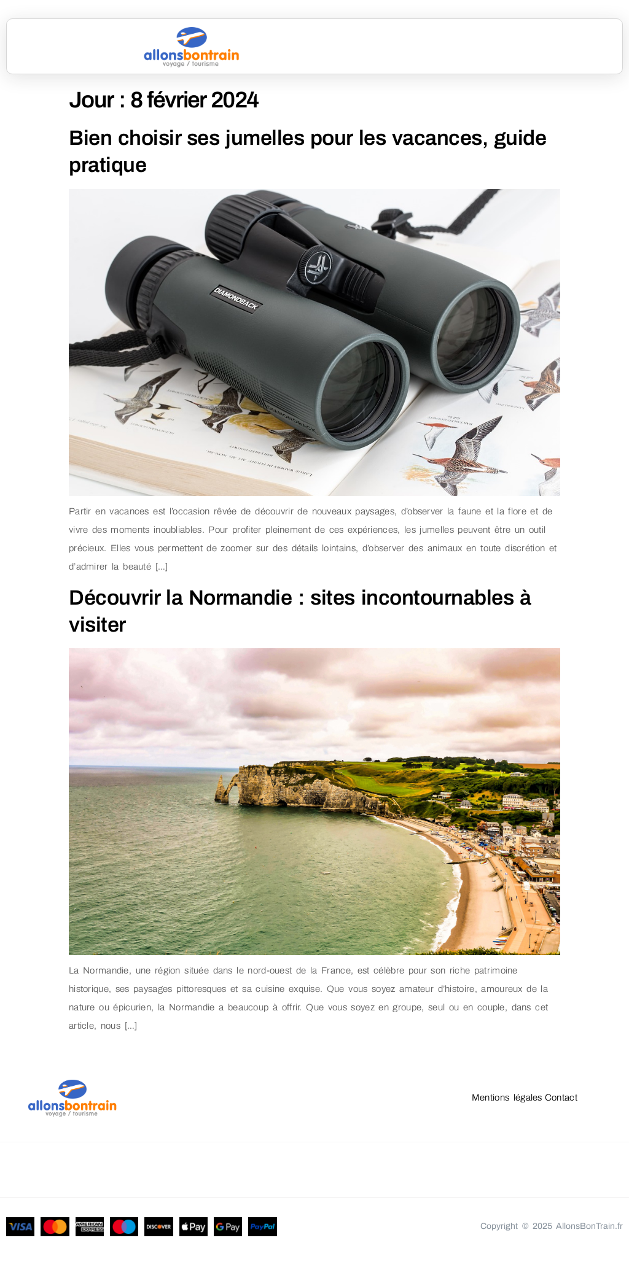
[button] (504, 46)
